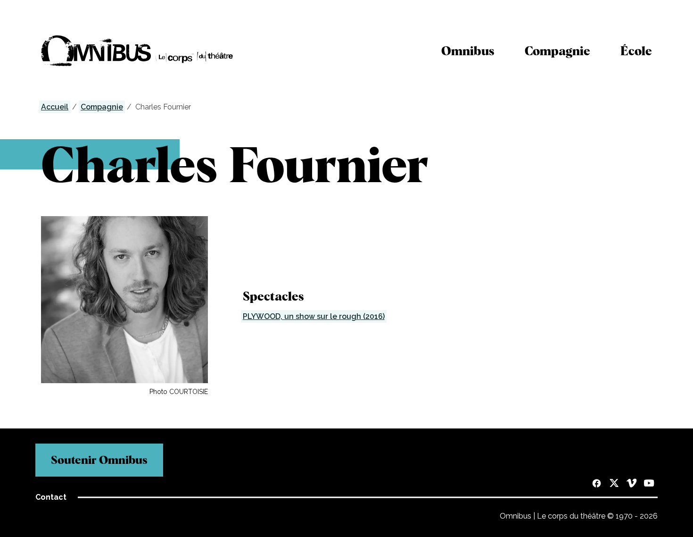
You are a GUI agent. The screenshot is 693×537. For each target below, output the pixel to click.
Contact (50, 497)
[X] (614, 484)
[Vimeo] (631, 484)
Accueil (54, 106)
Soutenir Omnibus (99, 460)
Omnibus (468, 50)
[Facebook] (597, 484)
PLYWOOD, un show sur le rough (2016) (314, 316)
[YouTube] (649, 484)
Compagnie (557, 50)
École (636, 50)
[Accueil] (137, 50)
